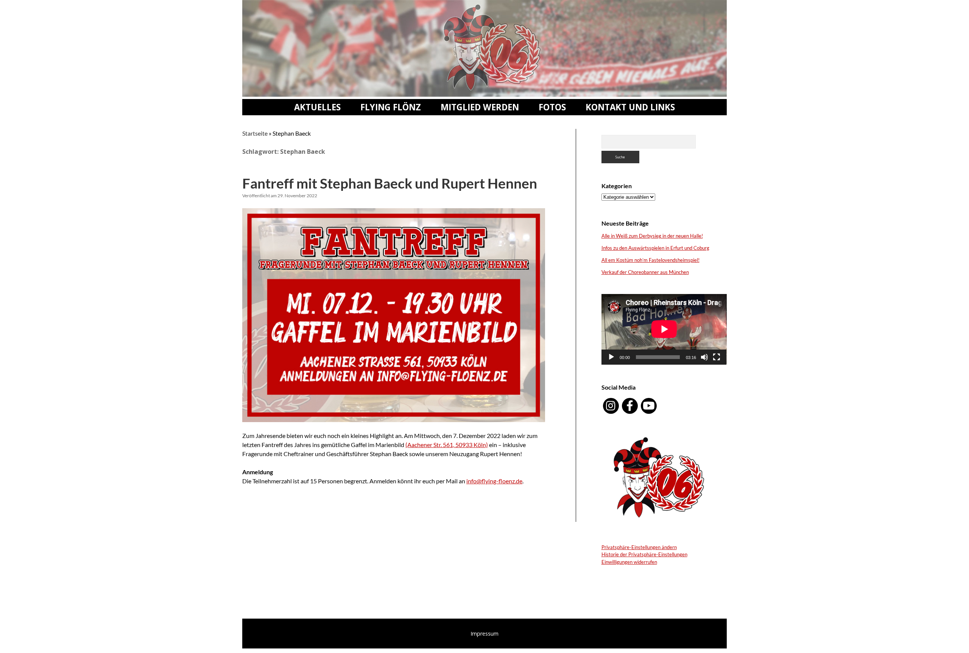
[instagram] (611, 406)
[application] (664, 329)
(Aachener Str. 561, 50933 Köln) (446, 444)
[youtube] (649, 406)
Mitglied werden (480, 107)
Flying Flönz (390, 107)
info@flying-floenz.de (494, 480)
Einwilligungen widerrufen (629, 562)
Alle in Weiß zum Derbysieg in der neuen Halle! (652, 236)
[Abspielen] (611, 357)
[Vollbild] (716, 357)
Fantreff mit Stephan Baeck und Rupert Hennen (389, 183)
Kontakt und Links (630, 107)
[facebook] (630, 406)
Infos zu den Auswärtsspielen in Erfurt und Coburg (655, 248)
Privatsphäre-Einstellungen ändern (639, 547)
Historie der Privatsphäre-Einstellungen (644, 554)
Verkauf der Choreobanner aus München (645, 272)
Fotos (552, 107)
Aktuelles (317, 107)
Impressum (484, 633)
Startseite (255, 133)
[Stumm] (704, 357)
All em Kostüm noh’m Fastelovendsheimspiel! (650, 260)
